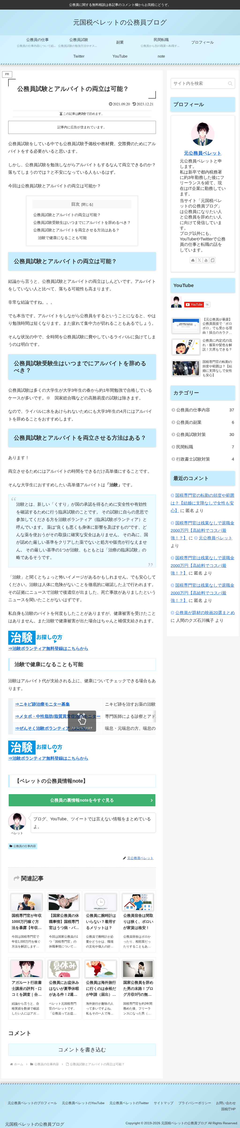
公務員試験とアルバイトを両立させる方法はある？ (76, 230)
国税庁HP (228, 1109)
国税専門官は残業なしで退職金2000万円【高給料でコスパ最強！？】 (202, 531)
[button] (230, 83)
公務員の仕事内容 (24, 846)
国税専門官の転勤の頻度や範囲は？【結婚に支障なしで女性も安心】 (202, 503)
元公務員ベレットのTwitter (129, 1103)
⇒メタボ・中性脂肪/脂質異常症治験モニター (58, 716)
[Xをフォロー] (199, 260)
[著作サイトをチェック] (193, 260)
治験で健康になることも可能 (62, 238)
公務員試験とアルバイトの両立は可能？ (67, 215)
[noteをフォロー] (213, 260)
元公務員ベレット (202, 153)
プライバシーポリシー (194, 1103)
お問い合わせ (226, 1103)
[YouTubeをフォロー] (206, 260)
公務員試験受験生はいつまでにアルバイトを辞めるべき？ (82, 222)
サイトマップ (163, 1103)
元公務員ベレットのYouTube (83, 1103)
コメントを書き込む (82, 1050)
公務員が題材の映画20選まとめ (205, 612)
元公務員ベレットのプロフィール (32, 1103)
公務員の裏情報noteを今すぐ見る (82, 800)
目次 (75, 204)
